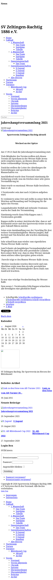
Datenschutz (12, 497)
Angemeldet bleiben (12, 467)
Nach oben (6, 316)
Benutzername (10, 457)
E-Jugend (18, 421)
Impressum (11, 495)
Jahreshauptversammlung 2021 (17, 411)
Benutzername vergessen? (18, 479)
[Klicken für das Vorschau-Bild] (17, 130)
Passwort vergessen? (16, 477)
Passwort (7, 462)
